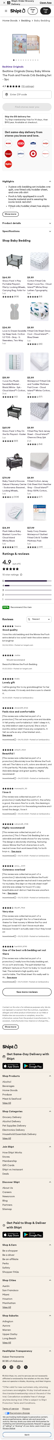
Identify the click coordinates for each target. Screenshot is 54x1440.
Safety (6, 1268)
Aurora (6, 1326)
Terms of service (10, 1409)
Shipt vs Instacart (12, 1169)
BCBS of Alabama (12, 1361)
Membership (9, 1161)
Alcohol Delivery (11, 1121)
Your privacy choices (19, 1413)
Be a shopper (10, 1251)
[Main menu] (6, 11)
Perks (5, 1263)
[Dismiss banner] (4, 3)
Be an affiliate (10, 1259)
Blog (5, 1200)
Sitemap (7, 1209)
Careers (7, 1192)
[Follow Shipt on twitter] (26, 1367)
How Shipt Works (12, 1152)
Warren (6, 1330)
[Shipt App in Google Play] (33, 1066)
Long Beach (9, 1338)
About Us (7, 1188)
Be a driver (8, 1255)
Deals (5, 1174)
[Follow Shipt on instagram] (11, 1367)
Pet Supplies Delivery (14, 1126)
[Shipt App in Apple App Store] (11, 1066)
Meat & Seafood (11, 1099)
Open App (46, 3)
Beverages (8, 1086)
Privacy (26, 1409)
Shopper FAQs (10, 1272)
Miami (5, 1294)
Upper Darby (9, 1334)
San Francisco (10, 1290)
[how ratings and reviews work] (21, 574)
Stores (6, 1157)
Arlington (7, 1321)
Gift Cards (8, 1165)
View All (6, 1103)
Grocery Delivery (11, 1117)
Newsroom (8, 1196)
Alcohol (6, 1082)
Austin (5, 1286)
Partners (7, 1205)
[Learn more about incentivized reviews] (15, 739)
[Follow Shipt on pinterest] (18, 1367)
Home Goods (10, 1090)
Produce (7, 1094)
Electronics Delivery (13, 1130)
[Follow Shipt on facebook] (4, 1367)
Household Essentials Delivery (19, 1134)
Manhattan (9, 1303)
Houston (7, 1299)
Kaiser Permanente (13, 1357)
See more (7, 735)
